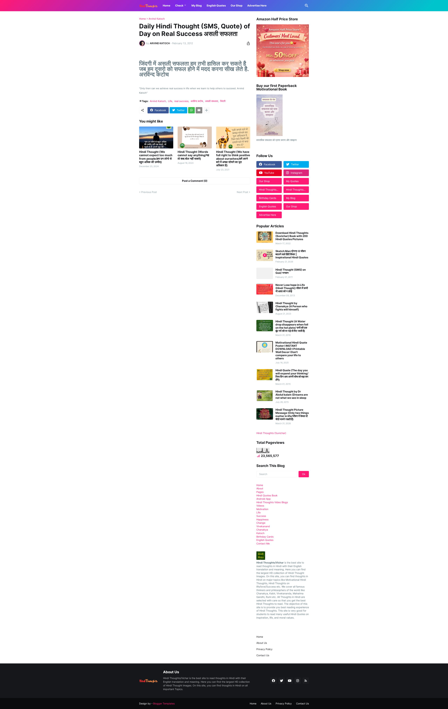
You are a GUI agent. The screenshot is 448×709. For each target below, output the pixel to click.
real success (181, 101)
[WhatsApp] (191, 110)
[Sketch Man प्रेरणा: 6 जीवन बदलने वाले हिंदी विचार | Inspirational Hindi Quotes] (264, 255)
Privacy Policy (264, 649)
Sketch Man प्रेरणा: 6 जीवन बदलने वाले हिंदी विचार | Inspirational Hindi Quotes (291, 254)
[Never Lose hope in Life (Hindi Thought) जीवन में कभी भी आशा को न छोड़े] (264, 289)
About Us (261, 642)
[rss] (306, 680)
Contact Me (263, 543)
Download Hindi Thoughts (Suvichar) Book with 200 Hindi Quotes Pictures (291, 236)
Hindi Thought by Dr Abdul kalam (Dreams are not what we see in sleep (291, 394)
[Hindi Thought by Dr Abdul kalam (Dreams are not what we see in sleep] (264, 395)
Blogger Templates (164, 703)
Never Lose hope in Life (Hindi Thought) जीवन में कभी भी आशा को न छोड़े (291, 288)
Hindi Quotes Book (267, 495)
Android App (263, 498)
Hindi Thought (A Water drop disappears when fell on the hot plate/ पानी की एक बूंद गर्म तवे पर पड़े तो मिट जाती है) (291, 326)
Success (261, 515)
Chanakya (262, 529)
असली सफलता (211, 101)
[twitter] (281, 680)
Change (260, 522)
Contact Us (262, 655)
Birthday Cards (265, 536)
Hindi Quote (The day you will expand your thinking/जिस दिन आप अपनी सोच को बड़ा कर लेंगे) (291, 375)
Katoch (260, 533)
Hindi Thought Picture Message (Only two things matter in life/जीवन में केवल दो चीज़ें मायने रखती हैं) (292, 414)
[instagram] (298, 680)
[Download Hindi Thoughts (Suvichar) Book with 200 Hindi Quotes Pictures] (264, 237)
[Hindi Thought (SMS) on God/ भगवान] (264, 273)
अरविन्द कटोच (197, 101)
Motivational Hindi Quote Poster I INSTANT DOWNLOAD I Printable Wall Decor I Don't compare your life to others (291, 350)
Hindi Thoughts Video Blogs (272, 502)
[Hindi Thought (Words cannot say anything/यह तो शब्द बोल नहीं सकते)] (195, 137)
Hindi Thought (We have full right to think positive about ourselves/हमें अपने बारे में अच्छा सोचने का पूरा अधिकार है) (233, 158)
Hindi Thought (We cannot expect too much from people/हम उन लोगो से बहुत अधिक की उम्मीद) (155, 157)
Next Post (242, 192)
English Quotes (216, 5)
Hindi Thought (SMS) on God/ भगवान (290, 271)
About (259, 488)
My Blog (196, 5)
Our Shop (236, 5)
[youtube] (289, 680)
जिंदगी (222, 101)
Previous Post (149, 192)
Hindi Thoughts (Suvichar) (271, 433)
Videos (260, 505)
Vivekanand (263, 526)
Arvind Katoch (157, 19)
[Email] (199, 110)
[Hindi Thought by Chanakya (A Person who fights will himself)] (264, 307)
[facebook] (273, 680)
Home (166, 5)
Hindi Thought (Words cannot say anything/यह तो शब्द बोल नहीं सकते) (193, 155)
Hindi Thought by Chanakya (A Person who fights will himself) (291, 306)
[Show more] (206, 110)
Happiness (262, 519)
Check (179, 5)
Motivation (262, 509)
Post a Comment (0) (194, 180)
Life (170, 101)
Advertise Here (257, 5)
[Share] (247, 43)
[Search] (306, 6)
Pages (260, 491)
